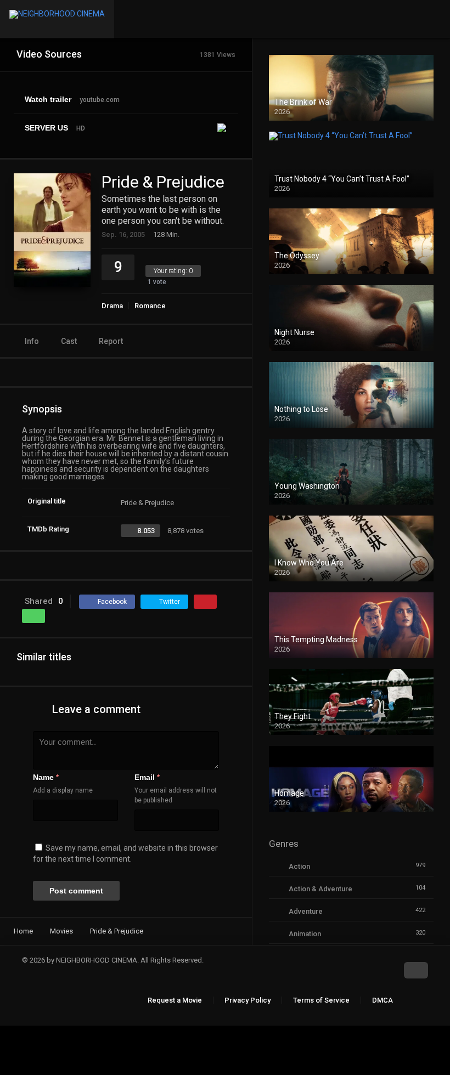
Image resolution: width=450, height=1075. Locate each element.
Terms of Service (321, 1000)
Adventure (306, 911)
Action (299, 866)
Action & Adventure (320, 889)
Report (111, 341)
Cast (69, 341)
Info (32, 341)
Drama (112, 305)
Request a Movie (175, 1000)
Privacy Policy (247, 1000)
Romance (150, 305)
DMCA (382, 1000)
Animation (305, 934)
